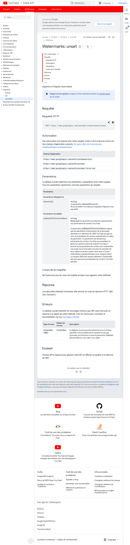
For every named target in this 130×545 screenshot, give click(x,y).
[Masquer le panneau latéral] (30, 540)
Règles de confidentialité (67, 540)
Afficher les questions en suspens (76, 489)
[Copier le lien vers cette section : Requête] (56, 108)
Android (40, 509)
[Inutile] (113, 37)
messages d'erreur (70, 317)
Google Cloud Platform (46, 521)
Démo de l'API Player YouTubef (49, 480)
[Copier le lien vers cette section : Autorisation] (59, 135)
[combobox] (82, 3)
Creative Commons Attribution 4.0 (104, 382)
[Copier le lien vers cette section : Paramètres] (58, 176)
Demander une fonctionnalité (77, 484)
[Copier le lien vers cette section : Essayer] (55, 348)
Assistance (56, 9)
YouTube (13, 3)
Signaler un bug (72, 480)
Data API (28, 3)
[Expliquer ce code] (109, 122)
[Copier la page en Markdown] (88, 47)
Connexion (122, 3)
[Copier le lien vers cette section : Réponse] (57, 285)
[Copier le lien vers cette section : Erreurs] (55, 304)
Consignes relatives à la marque (107, 480)
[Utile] (109, 37)
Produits (54, 37)
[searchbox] (17, 17)
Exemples (43, 9)
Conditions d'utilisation (103, 476)
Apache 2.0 (79, 384)
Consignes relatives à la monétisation (103, 485)
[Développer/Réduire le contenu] (58, 54)
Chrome (40, 513)
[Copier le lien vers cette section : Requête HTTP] (61, 116)
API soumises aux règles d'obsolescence (104, 492)
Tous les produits (44, 529)
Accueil (6, 9)
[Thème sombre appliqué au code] (113, 122)
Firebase (40, 517)
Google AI (41, 525)
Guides (17, 9)
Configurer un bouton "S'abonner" (45, 485)
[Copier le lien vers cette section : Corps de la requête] (68, 270)
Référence (29, 9)
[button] (16, 28)
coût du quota (104, 94)
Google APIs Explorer (45, 476)
